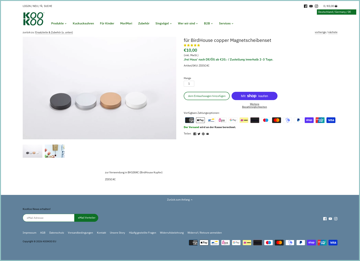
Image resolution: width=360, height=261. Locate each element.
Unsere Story (117, 232)
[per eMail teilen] (207, 133)
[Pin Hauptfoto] (203, 133)
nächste (333, 32)
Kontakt (101, 232)
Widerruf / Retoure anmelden (205, 232)
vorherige (320, 32)
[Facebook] (305, 5)
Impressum (29, 232)
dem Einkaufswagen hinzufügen (207, 96)
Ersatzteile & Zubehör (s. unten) (54, 32)
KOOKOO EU (49, 241)
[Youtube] (311, 5)
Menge (187, 78)
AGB (42, 232)
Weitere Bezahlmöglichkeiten (254, 106)
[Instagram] (316, 5)
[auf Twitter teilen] (199, 133)
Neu (35, 6)
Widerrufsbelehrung (172, 232)
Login (27, 6)
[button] (192, 45)
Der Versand (192, 127)
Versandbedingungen (80, 232)
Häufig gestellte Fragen (142, 232)
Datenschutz (57, 232)
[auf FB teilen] (195, 133)
